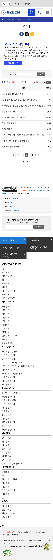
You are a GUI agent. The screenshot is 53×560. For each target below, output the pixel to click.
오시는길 (6, 535)
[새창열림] (7, 552)
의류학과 (5, 487)
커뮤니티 (21, 20)
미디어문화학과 (8, 291)
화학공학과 (6, 449)
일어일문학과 (7, 276)
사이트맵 (15, 535)
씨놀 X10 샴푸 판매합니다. (12, 147)
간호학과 (5, 472)
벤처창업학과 (7, 339)
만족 (16, 222)
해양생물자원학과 (9, 400)
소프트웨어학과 (8, 355)
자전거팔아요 (7, 129)
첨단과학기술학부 (9, 479)
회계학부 (5, 332)
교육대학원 (6, 517)
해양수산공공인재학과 (11, 393)
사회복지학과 (7, 314)
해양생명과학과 (8, 397)
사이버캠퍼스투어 (38, 532)
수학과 (5, 476)
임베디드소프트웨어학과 (12, 363)
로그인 (16, 4)
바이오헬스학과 (8, 381)
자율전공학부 (7, 294)
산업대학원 (6, 510)
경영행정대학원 (8, 513)
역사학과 (5, 283)
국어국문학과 (7, 269)
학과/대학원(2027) (10, 240)
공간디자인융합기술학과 (12, 464)
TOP (3, 526)
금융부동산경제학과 (10, 336)
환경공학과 (6, 426)
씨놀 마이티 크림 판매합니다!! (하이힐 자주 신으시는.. (23, 135)
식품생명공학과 (8, 422)
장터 (28, 20)
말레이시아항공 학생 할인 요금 (14, 117)
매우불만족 (36, 222)
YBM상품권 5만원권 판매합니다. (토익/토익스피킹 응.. (23, 106)
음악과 (5, 498)
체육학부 (5, 483)
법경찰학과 (6, 307)
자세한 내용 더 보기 (13, 63)
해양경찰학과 (7, 411)
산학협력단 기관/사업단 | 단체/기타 (38, 248)
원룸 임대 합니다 (8, 112)
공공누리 (24, 190)
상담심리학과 (7, 343)
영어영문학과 (7, 272)
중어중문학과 (7, 280)
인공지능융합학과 (9, 359)
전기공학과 (6, 442)
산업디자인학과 (8, 490)
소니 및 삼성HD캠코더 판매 (12, 94)
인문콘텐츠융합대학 (11, 264)
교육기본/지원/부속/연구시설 (10, 255)
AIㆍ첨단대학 (8, 347)
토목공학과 (6, 453)
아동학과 (5, 318)
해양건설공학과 (8, 430)
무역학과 (5, 328)
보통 (21, 222)
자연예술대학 (8, 467)
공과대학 (6, 433)
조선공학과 (6, 384)
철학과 (5, 287)
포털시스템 (6, 4)
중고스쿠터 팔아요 (9, 123)
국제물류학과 (7, 325)
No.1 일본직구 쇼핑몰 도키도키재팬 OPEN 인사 (20, 100)
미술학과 (5, 494)
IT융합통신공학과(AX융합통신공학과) (18, 366)
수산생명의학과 (8, 404)
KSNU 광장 (11, 20)
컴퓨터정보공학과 (9, 352)
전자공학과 (6, 438)
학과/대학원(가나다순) (11, 248)
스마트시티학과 (8, 377)
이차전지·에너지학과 (10, 370)
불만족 (28, 222)
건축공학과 (6, 460)
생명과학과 (6, 415)
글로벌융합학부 (8, 298)
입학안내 (31, 12)
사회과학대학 (8, 302)
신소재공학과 (7, 445)
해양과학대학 (8, 388)
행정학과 (5, 310)
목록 (37, 82)
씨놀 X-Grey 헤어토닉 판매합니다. (15, 141)
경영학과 (5, 321)
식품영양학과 (7, 408)
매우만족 (9, 222)
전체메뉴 (48, 12)
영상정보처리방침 (23, 532)
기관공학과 (6, 419)
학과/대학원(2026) (36, 240)
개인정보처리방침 (8, 532)
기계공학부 (6, 456)
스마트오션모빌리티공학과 (13, 374)
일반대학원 (6, 506)
